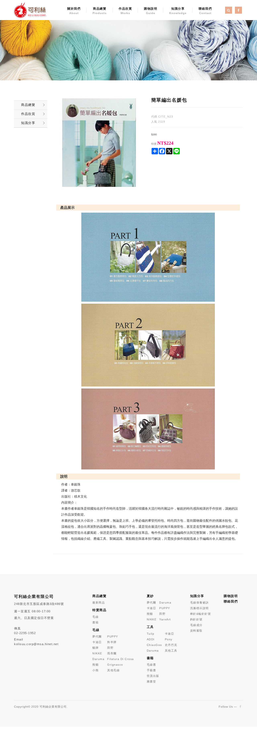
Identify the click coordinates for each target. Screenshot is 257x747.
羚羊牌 (112, 642)
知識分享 (178, 11)
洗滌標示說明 (199, 608)
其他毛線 (113, 670)
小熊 (95, 670)
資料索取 (196, 630)
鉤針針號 (196, 619)
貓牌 (95, 647)
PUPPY (112, 636)
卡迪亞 (97, 642)
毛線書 (151, 664)
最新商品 (98, 602)
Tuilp (150, 633)
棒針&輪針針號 (200, 613)
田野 (110, 647)
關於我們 (74, 11)
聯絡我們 (205, 11)
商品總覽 (100, 11)
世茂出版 (153, 675)
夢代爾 (97, 636)
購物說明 (150, 11)
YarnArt (165, 619)
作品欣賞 (125, 11)
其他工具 (171, 650)
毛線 (95, 616)
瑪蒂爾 (112, 653)
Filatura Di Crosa (120, 659)
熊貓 (95, 664)
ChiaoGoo (154, 645)
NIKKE (97, 653)
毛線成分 (196, 625)
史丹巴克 (171, 645)
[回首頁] (30, 10)
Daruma (98, 659)
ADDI (151, 639)
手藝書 (151, 670)
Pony (168, 639)
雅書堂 (151, 681)
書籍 (95, 622)
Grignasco (115, 664)
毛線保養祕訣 (199, 602)
